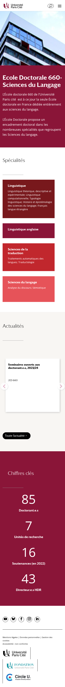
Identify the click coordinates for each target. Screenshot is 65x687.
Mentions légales (10, 637)
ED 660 (13, 380)
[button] (4, 386)
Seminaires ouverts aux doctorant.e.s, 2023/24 (24, 366)
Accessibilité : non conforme (15, 644)
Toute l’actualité (15, 435)
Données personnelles (30, 637)
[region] (32, 386)
